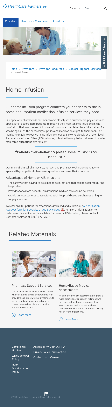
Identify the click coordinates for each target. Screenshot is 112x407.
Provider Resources (51, 69)
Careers (55, 357)
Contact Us (75, 8)
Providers (10, 21)
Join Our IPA (57, 347)
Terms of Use (58, 352)
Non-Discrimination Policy (20, 368)
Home (13, 69)
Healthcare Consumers (34, 21)
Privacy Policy (41, 352)
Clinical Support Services (85, 69)
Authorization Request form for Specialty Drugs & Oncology (53, 208)
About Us (58, 21)
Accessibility (41, 347)
